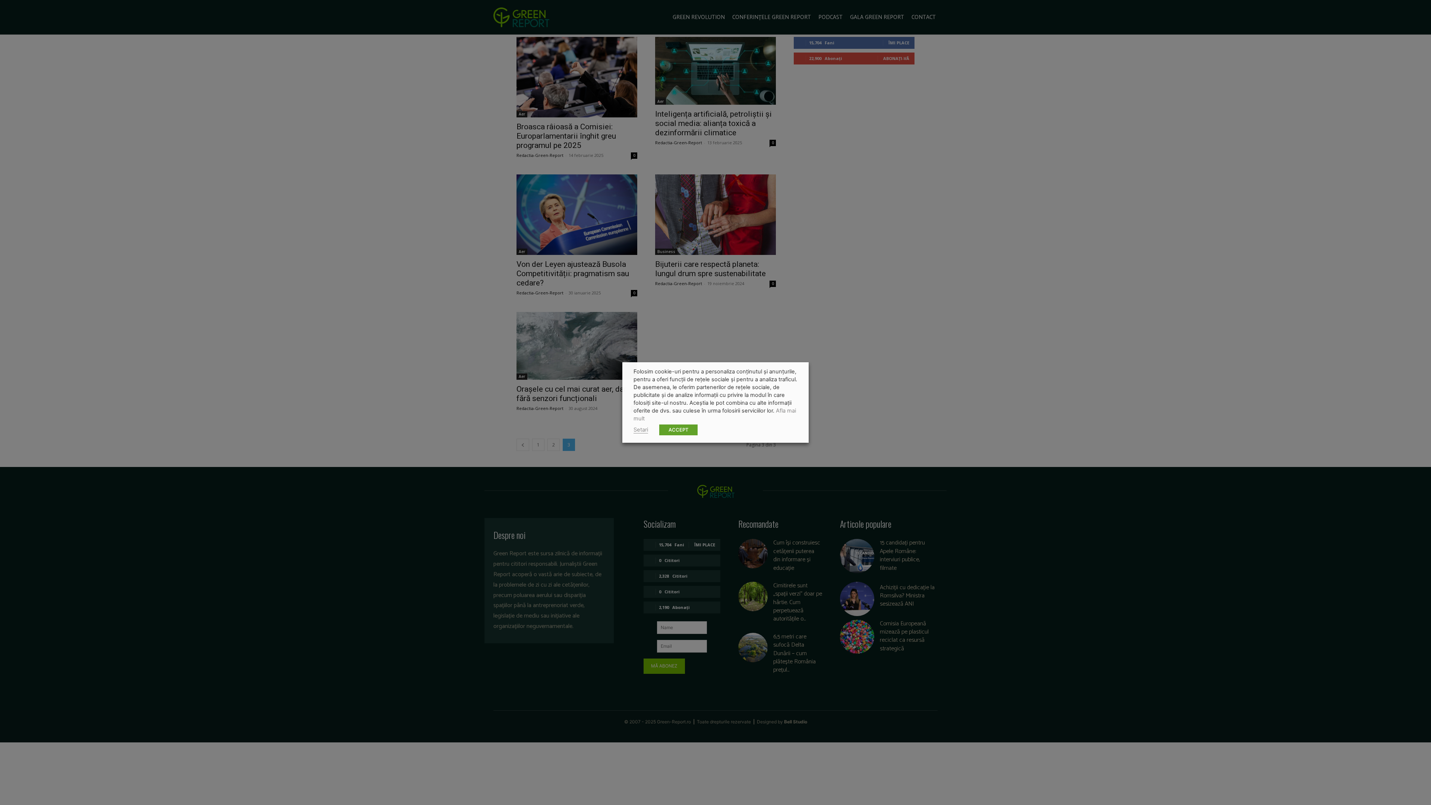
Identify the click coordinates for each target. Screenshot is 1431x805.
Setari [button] (641, 429)
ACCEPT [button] (678, 430)
